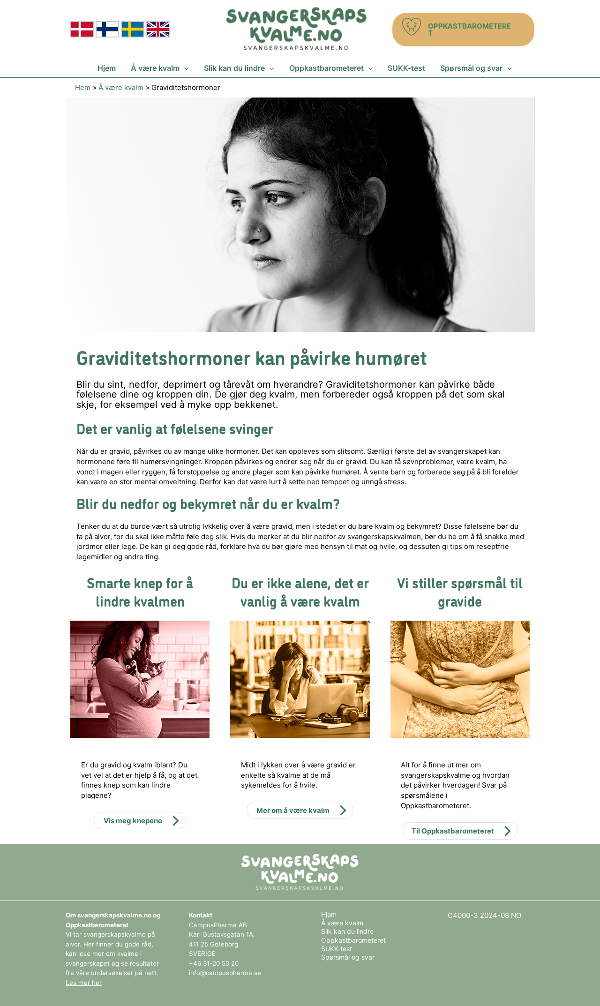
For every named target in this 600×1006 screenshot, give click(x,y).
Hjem (329, 914)
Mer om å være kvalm (293, 810)
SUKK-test (336, 949)
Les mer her (84, 982)
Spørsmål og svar (348, 957)
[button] (463, 29)
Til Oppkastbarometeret (453, 830)
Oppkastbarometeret (353, 940)
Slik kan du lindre (347, 931)
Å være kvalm (342, 923)
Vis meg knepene (133, 820)
